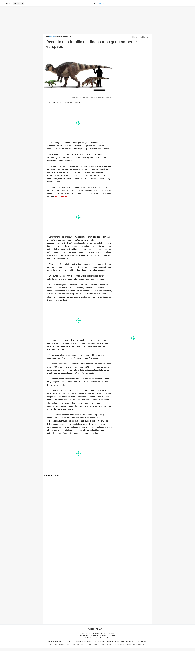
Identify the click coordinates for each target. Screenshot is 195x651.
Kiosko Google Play (127, 641)
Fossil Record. (61, 196)
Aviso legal (68, 641)
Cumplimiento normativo (82, 641)
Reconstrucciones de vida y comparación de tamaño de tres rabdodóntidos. (92, 97)
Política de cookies (99, 641)
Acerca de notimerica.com (55, 641)
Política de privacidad (113, 641)
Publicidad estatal (142, 641)
